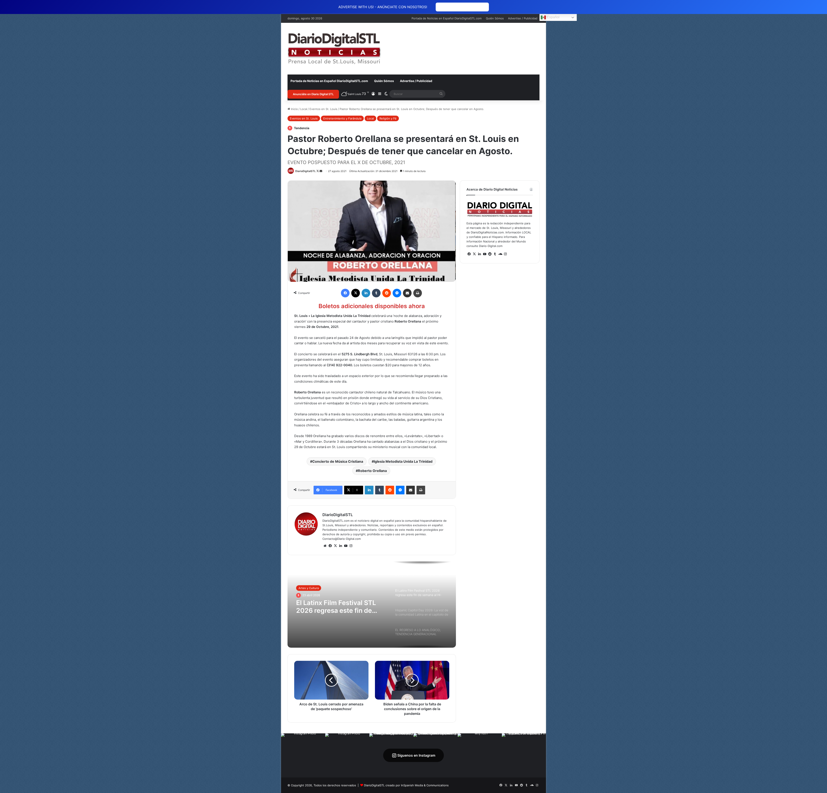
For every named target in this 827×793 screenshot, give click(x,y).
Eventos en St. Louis (323, 109)
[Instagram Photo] (303, 755)
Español (553, 17)
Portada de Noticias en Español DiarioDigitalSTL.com (447, 18)
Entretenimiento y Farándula (342, 118)
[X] (335, 545)
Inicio (294, 109)
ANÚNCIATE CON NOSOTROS (462, 7)
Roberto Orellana (372, 471)
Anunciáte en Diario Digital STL (313, 94)
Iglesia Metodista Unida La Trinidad (403, 461)
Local (303, 109)
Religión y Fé (387, 118)
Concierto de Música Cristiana (337, 461)
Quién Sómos (495, 18)
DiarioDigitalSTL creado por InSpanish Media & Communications (406, 785)
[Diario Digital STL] (334, 48)
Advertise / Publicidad (522, 18)
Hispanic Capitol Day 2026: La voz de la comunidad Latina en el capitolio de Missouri (338, 606)
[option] (372, 605)
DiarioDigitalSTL (305, 171)
